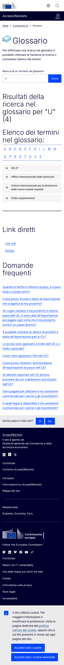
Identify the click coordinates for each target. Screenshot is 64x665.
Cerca (57, 6)
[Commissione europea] (9, 5)
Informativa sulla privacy (17, 585)
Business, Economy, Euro (17, 513)
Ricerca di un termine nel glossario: (23, 71)
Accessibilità (9, 598)
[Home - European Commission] (25, 534)
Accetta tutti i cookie (28, 647)
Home (5, 25)
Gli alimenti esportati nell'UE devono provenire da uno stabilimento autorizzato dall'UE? (29, 379)
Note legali (8, 591)
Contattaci (8, 558)
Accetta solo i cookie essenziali (34, 657)
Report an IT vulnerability (17, 565)
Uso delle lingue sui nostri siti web (22, 571)
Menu (57, 18)
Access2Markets (12, 434)
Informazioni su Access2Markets (22, 484)
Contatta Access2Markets (18, 469)
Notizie (9, 250)
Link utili (10, 243)
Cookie (6, 578)
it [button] (48, 6)
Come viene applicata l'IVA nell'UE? (25, 355)
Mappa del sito (11, 490)
